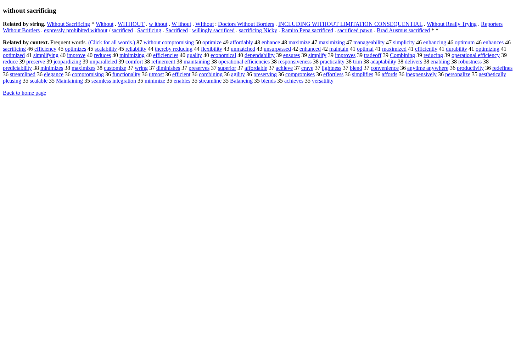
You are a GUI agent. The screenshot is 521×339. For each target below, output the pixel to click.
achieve (284, 68)
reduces (102, 55)
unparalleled (103, 62)
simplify (317, 55)
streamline (210, 81)
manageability (369, 42)
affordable (256, 68)
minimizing (132, 55)
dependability (260, 55)
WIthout (204, 24)
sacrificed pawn (354, 30)
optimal (365, 49)
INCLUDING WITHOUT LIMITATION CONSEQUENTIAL (350, 24)
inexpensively (421, 74)
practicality (332, 62)
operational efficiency (476, 55)
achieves (293, 81)
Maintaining (69, 81)
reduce (10, 62)
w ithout (158, 24)
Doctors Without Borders (246, 24)
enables (182, 81)
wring (141, 68)
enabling (440, 62)
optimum (465, 42)
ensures (291, 55)
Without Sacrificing (68, 24)
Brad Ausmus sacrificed (403, 30)
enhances (493, 42)
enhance (271, 42)
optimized (14, 55)
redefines (502, 68)
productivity (470, 68)
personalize (457, 74)
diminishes (168, 68)
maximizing (332, 42)
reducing (433, 55)
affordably (241, 42)
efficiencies (165, 55)
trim (357, 62)
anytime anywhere (427, 68)
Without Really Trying (452, 24)
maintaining (197, 62)
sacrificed (122, 30)
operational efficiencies (244, 62)
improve (76, 55)
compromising (88, 74)
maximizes (83, 68)
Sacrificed (177, 30)
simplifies (362, 74)
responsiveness (295, 62)
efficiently (426, 49)
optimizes (75, 49)
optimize (212, 42)
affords (389, 74)
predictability (17, 68)
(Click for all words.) (111, 42)
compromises (300, 74)
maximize (299, 42)
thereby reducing (173, 49)
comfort (134, 62)
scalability (106, 49)
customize (115, 68)
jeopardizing (67, 62)
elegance (53, 74)
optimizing (487, 49)
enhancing (434, 42)
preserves (199, 68)
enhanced (310, 49)
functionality (126, 74)
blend (356, 68)
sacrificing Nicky (258, 30)
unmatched (243, 49)
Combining (402, 55)
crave (307, 68)
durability (456, 49)
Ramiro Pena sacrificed (307, 30)
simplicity (404, 42)
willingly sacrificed (213, 30)
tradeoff (372, 55)
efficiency (45, 49)
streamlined (22, 74)
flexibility (211, 49)
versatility (323, 81)
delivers (413, 62)
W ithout (181, 24)
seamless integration (113, 81)
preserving (265, 74)
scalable (38, 81)
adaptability (383, 62)
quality (194, 55)
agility (238, 74)
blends (268, 81)
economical (223, 55)
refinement (163, 62)
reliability (135, 49)
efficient (181, 74)
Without (104, 24)
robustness (470, 62)
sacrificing (14, 49)
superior (227, 68)
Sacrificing (149, 30)
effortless (333, 74)
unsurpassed (277, 49)
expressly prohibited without (75, 30)
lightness (331, 68)
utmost (156, 74)
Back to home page (24, 93)
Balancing (241, 81)
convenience (385, 68)
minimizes (51, 68)
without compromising (169, 42)
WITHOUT (131, 24)
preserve (35, 62)
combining (211, 74)
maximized (394, 49)
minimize (155, 81)
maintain (338, 49)
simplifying (45, 55)
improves (345, 55)
